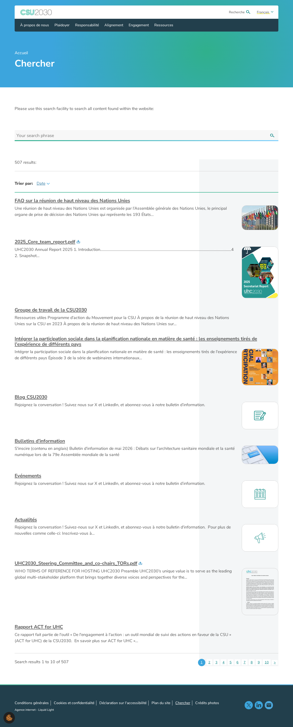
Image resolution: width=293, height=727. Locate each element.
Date (41, 183)
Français (263, 12)
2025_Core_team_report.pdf (45, 242)
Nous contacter (269, 705)
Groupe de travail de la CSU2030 (51, 310)
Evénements (28, 475)
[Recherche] (248, 12)
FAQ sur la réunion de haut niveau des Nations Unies (72, 200)
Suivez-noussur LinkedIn (259, 705)
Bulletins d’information (40, 441)
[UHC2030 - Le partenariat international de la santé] (36, 12)
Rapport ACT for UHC (39, 627)
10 (267, 662)
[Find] (272, 135)
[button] (9, 717)
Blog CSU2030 (31, 397)
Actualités (26, 519)
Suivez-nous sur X (248, 705)
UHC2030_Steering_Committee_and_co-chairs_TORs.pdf (76, 563)
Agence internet (25, 710)
